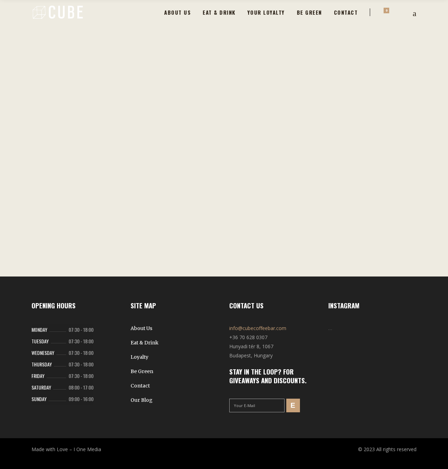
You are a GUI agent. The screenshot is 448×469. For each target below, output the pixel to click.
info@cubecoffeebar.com (257, 328)
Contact (140, 386)
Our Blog (142, 400)
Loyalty (139, 357)
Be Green (142, 371)
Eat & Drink (145, 343)
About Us (141, 328)
